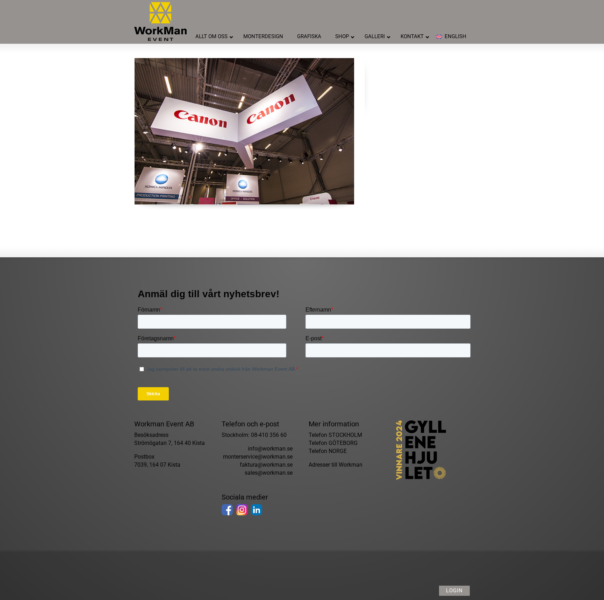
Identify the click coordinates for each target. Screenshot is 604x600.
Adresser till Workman (335, 464)
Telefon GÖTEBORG (333, 443)
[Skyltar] (244, 131)
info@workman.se (270, 448)
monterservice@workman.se (258, 456)
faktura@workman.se (266, 464)
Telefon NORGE (328, 451)
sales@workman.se (269, 472)
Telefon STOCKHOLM (335, 435)
